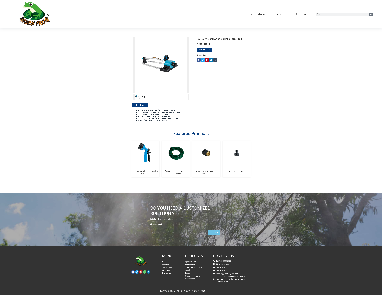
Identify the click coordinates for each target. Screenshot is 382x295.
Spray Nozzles (191, 261)
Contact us (307, 14)
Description (204, 44)
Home (250, 14)
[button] (221, 44)
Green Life (294, 14)
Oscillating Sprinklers (193, 267)
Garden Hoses (190, 273)
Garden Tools (276, 14)
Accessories (190, 279)
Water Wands (190, 264)
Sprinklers (189, 270)
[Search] (371, 14)
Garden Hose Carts (192, 276)
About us (261, 14)
